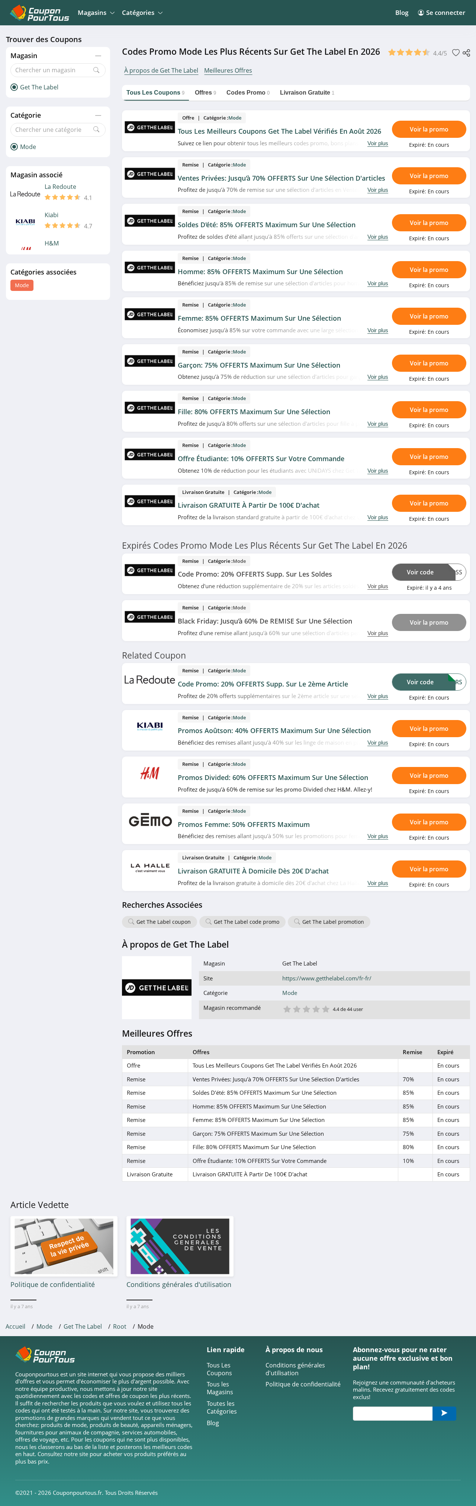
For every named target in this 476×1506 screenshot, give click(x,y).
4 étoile (315, 1008)
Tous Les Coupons (219, 1369)
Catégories (138, 12)
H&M (52, 243)
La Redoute (60, 187)
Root (119, 1326)
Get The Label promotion (333, 921)
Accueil (15, 1326)
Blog (401, 12)
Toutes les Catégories (222, 1407)
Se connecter (445, 12)
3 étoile (306, 1008)
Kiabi (51, 215)
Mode (22, 285)
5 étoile (325, 1008)
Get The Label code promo (246, 921)
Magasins (92, 12)
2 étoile (296, 1008)
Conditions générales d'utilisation (295, 1369)
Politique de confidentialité (303, 1384)
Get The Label (83, 1326)
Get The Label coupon (163, 921)
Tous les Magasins (220, 1388)
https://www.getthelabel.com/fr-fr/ (327, 978)
